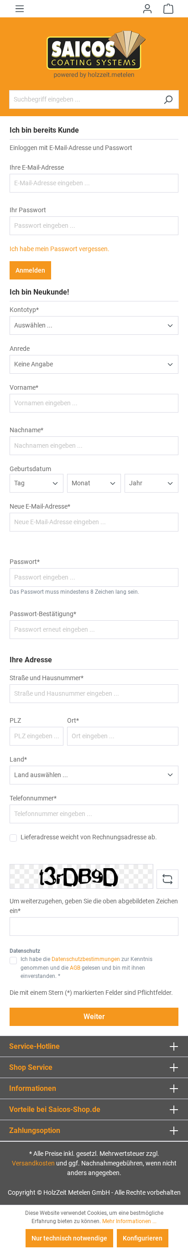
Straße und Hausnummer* (47, 678)
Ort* (73, 720)
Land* (18, 759)
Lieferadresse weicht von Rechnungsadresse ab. (89, 837)
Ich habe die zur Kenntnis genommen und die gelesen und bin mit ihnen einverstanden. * (86, 967)
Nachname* (26, 430)
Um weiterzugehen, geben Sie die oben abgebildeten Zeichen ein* (94, 905)
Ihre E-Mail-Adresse (37, 167)
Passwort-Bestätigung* (43, 613)
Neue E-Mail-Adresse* (40, 506)
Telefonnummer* (33, 798)
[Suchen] (168, 99)
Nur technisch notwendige (69, 1238)
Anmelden (30, 270)
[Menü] (19, 8)
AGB (75, 968)
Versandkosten (33, 1163)
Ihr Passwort (28, 210)
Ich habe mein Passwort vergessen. (60, 248)
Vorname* (24, 387)
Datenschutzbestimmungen (86, 959)
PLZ (15, 720)
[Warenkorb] (168, 8)
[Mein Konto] (147, 8)
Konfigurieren (142, 1238)
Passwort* (25, 561)
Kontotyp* (24, 309)
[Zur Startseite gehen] (94, 53)
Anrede (20, 348)
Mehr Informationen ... (129, 1221)
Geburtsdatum (30, 468)
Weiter (94, 1016)
